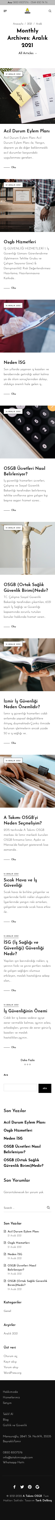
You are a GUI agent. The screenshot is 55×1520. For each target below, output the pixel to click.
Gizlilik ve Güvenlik (15, 1425)
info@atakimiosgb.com (18, 1457)
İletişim (7, 1403)
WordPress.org (12, 1373)
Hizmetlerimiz (11, 1397)
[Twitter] (22, 1487)
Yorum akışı (11, 1367)
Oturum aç (10, 1356)
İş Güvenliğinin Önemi (25, 1011)
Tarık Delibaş (43, 1500)
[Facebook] (14, 1487)
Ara (6, 1075)
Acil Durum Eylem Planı (27, 131)
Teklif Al (8, 1414)
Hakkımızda (10, 1392)
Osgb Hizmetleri (20, 242)
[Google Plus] (37, 1487)
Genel (7, 1311)
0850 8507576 (18, 2)
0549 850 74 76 (39, 2)
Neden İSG (14, 363)
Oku (13, 167)
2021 (29, 24)
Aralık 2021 (11, 1333)
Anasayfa (18, 24)
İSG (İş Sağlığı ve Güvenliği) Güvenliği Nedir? (24, 948)
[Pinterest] (30, 1487)
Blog (6, 1419)
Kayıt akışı (10, 1361)
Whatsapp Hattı (13, 1462)
